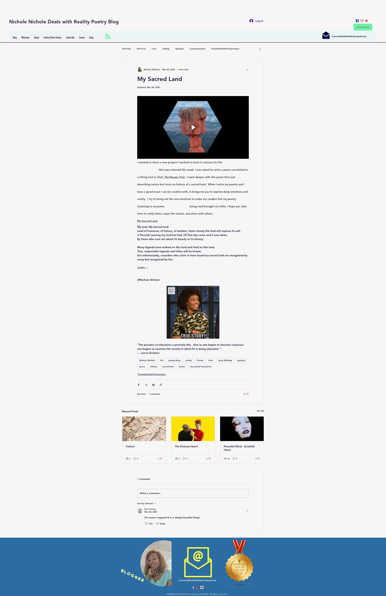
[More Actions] (247, 510)
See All (260, 410)
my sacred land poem (200, 366)
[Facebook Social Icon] (357, 20)
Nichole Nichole (147, 360)
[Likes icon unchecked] (146, 523)
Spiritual (179, 48)
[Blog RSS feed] (107, 36)
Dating (166, 48)
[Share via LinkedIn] (153, 384)
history (153, 366)
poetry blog (174, 360)
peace (142, 366)
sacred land (168, 366)
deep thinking (225, 360)
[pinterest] (366, 20)
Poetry (200, 360)
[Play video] (193, 127)
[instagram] (361, 20)
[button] (260, 49)
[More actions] (247, 69)
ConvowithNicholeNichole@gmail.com (349, 36)
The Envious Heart (186, 446)
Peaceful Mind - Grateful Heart (239, 448)
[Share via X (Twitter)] (146, 384)
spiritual (241, 360)
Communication (197, 48)
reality (188, 360)
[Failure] (144, 429)
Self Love (141, 48)
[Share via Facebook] (138, 384)
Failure (130, 446)
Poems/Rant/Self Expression (225, 48)
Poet (210, 360)
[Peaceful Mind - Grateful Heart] (242, 429)
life (161, 360)
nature (182, 366)
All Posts (126, 48)
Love (154, 48)
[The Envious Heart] (193, 429)
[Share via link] (160, 384)
